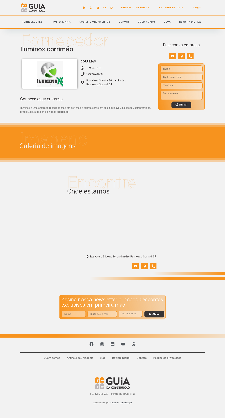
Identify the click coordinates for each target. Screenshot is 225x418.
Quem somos (147, 21)
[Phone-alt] (190, 56)
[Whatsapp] (111, 7)
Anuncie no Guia (171, 7)
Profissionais (61, 21)
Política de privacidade (167, 357)
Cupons (124, 21)
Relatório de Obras (134, 7)
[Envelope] (172, 56)
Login (197, 7)
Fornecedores (32, 21)
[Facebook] (84, 7)
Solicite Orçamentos (95, 21)
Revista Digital (190, 21)
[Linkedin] (97, 7)
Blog (167, 21)
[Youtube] (104, 7)
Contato (142, 357)
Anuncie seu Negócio (80, 357)
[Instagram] (90, 7)
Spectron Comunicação (121, 403)
